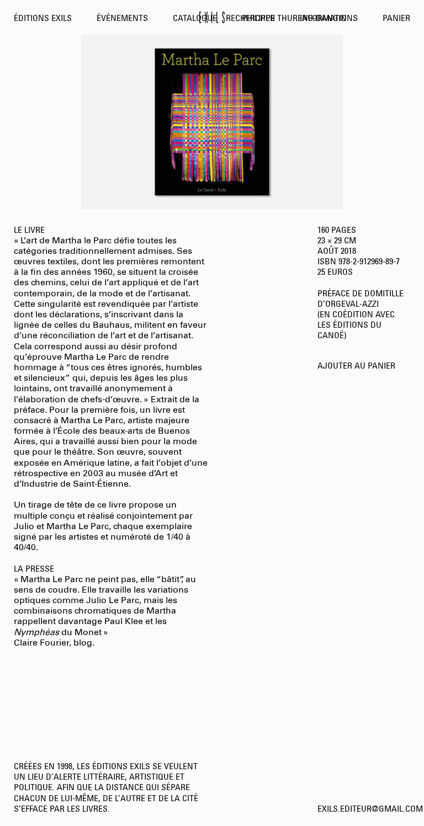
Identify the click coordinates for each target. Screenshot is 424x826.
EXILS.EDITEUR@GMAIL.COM (370, 809)
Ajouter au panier (356, 366)
